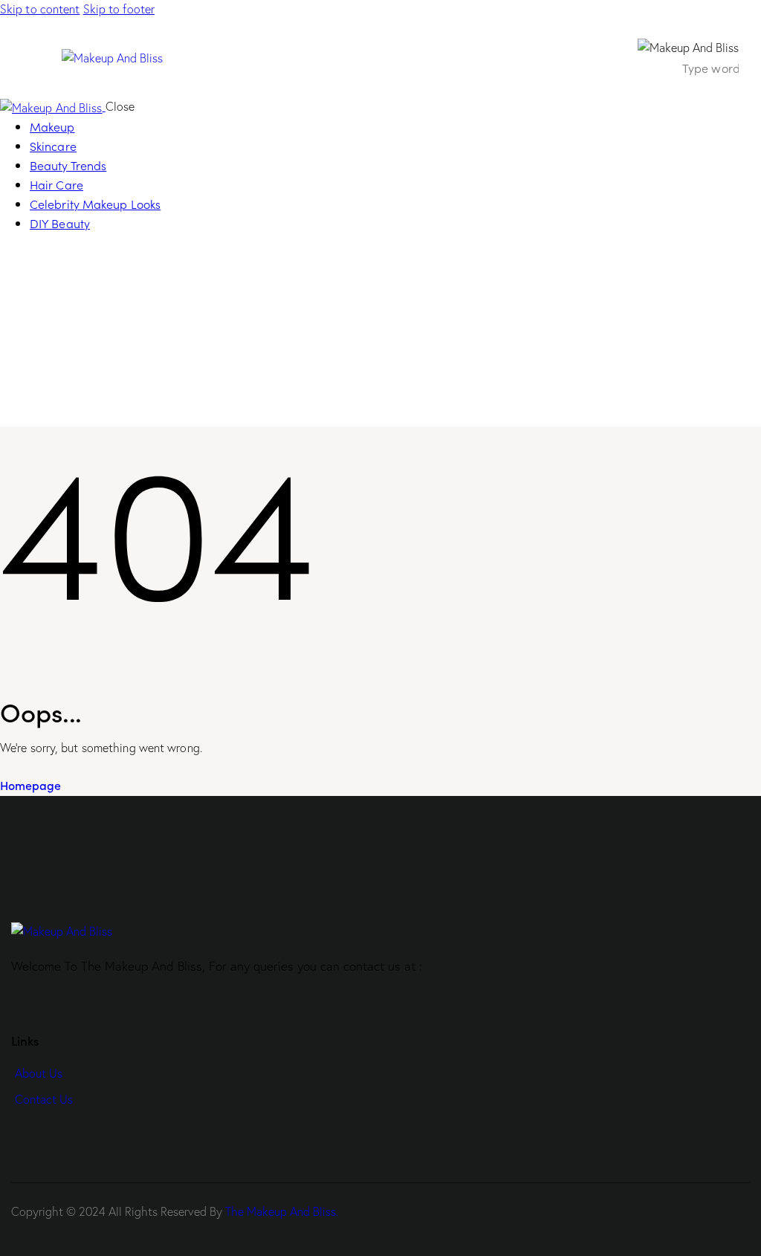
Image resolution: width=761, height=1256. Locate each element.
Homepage (30, 785)
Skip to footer (119, 8)
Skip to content (40, 8)
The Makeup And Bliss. (281, 1211)
